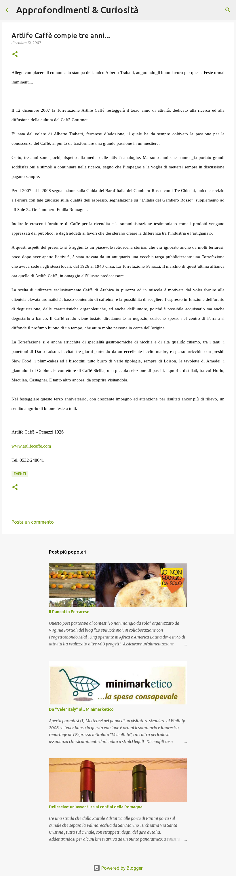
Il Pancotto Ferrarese (69, 611)
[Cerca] (146, 10)
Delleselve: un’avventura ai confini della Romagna (95, 807)
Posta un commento (33, 522)
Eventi (20, 474)
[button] (15, 54)
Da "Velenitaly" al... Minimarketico (81, 709)
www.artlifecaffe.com (31, 446)
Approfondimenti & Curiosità (77, 10)
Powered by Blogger (121, 868)
